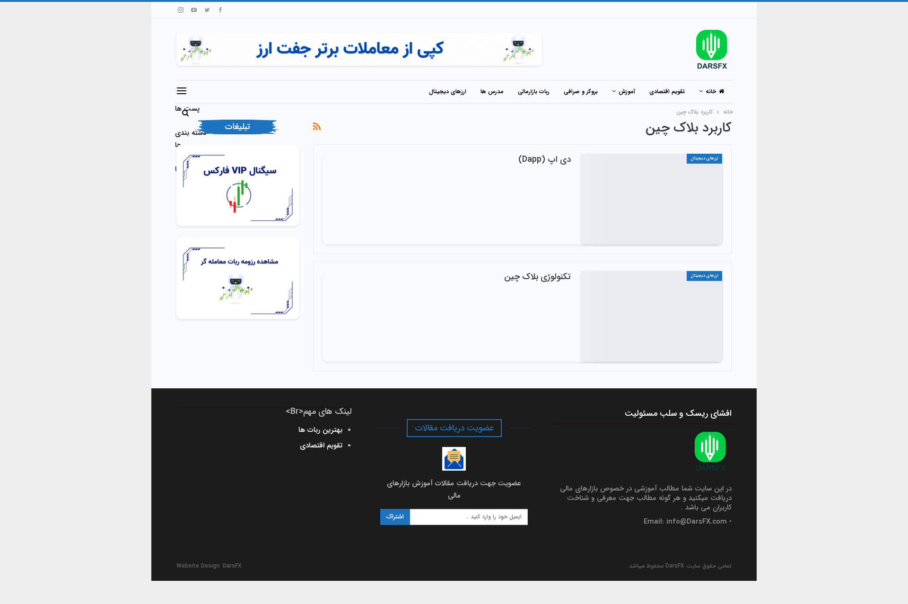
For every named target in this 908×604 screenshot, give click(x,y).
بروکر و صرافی (581, 91)
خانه (711, 91)
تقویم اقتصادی (667, 91)
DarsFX (232, 565)
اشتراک (395, 517)
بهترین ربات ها (320, 430)
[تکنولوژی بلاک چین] (651, 316)
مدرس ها (492, 91)
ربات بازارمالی (534, 91)
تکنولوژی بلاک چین (537, 276)
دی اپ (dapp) (544, 159)
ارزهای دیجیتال (447, 91)
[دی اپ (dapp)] (651, 199)
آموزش (627, 91)
